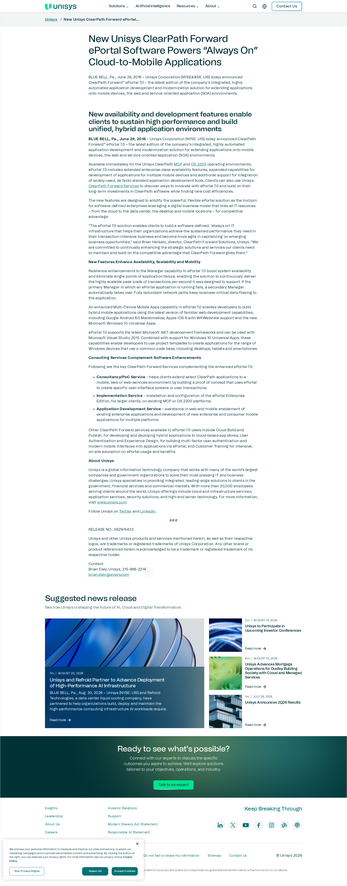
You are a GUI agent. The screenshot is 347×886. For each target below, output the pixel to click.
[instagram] (271, 825)
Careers (51, 832)
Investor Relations (122, 808)
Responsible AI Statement (129, 832)
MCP (178, 164)
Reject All (95, 871)
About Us (52, 824)
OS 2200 (198, 164)
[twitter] (233, 825)
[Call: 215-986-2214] (147, 569)
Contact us (238, 855)
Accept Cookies (124, 871)
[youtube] (246, 825)
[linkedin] (220, 825)
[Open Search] (254, 6)
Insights (51, 808)
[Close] (137, 843)
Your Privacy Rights (27, 871)
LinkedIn (147, 511)
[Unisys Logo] (61, 6)
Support (114, 816)
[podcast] (297, 825)
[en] (264, 6)
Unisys (51, 19)
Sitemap (214, 855)
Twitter (125, 511)
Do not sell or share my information (172, 855)
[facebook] (258, 825)
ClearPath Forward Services (114, 186)
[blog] (284, 825)
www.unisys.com (112, 502)
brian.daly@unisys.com (109, 575)
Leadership (54, 816)
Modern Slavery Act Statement (133, 824)
